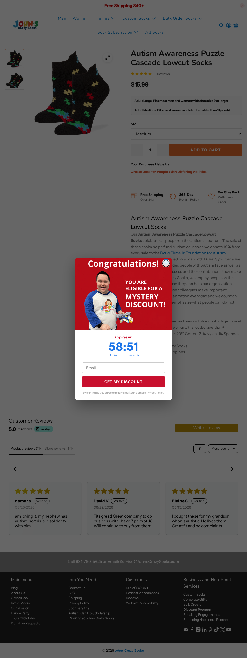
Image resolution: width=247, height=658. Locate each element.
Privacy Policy (155, 392)
